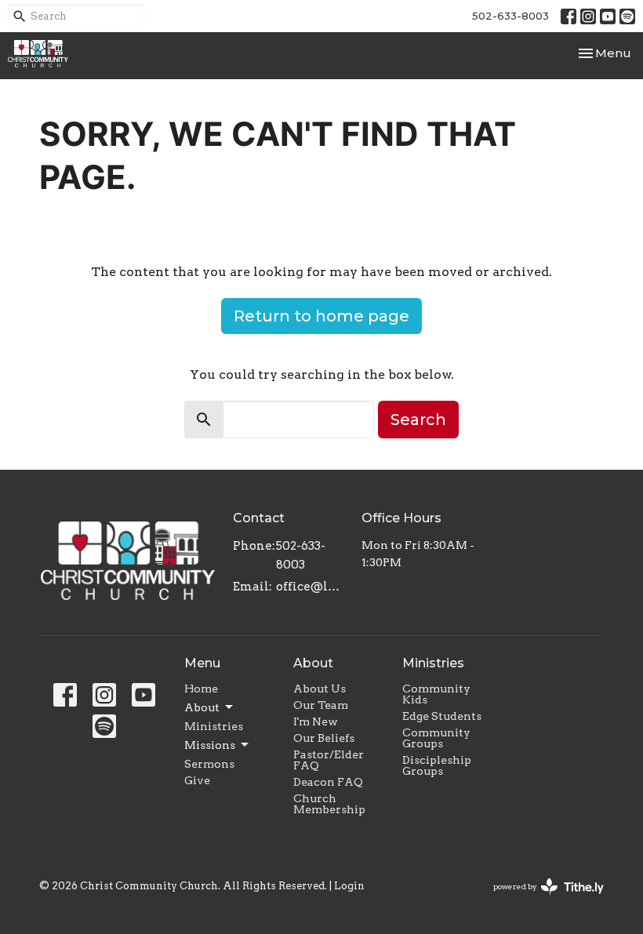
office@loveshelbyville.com (311, 587)
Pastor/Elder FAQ (328, 760)
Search (418, 419)
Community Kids (436, 694)
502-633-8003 (510, 15)
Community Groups (436, 738)
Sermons (209, 764)
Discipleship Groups (436, 765)
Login (349, 886)
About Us (319, 688)
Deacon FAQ (328, 782)
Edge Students (441, 716)
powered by (540, 899)
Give (197, 780)
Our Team (320, 705)
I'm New (315, 721)
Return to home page (321, 316)
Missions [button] (209, 745)
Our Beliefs (323, 738)
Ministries (213, 726)
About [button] (202, 707)
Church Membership (329, 804)
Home (201, 688)
